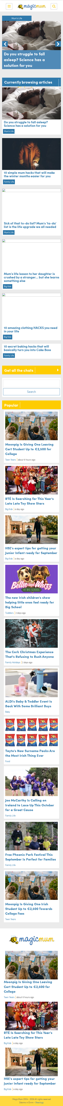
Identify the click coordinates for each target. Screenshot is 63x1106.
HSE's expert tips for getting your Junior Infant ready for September (31, 550)
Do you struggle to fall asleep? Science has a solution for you (26, 124)
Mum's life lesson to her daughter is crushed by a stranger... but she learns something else (31, 277)
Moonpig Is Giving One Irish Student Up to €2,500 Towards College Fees (28, 909)
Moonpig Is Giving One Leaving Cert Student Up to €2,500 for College (29, 449)
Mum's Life (17, 18)
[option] (31, 42)
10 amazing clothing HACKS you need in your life (30, 329)
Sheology (39, 1102)
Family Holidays (12, 662)
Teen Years (10, 459)
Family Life (9, 181)
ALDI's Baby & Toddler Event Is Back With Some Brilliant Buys (28, 703)
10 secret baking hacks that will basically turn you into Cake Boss (27, 348)
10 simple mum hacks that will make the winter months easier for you (29, 174)
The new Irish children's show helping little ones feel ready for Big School (29, 602)
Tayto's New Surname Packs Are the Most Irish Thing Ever (30, 753)
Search (31, 392)
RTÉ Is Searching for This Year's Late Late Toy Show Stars (29, 500)
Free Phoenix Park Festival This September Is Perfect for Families (30, 856)
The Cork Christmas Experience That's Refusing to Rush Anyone (29, 654)
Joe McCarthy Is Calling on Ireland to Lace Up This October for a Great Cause (29, 805)
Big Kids (7, 286)
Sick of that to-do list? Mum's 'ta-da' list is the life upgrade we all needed (30, 225)
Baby (7, 711)
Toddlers (9, 612)
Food (7, 761)
